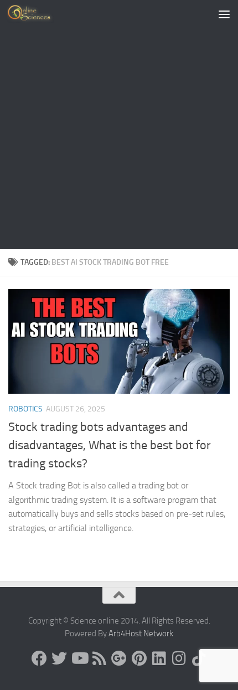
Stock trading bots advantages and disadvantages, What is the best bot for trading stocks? (109, 445)
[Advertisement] (119, 125)
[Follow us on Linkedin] (159, 658)
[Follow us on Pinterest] (139, 658)
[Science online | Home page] (38, 13)
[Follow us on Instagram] (179, 658)
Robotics (25, 409)
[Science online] (39, 658)
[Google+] (119, 658)
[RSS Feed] (99, 658)
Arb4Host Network (140, 633)
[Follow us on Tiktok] (198, 658)
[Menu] (224, 14)
